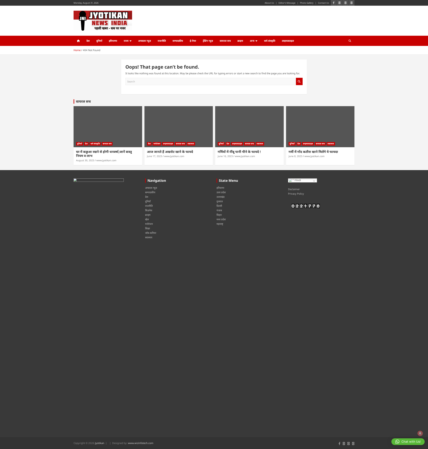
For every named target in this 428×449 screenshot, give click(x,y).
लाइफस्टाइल (288, 40)
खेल (147, 219)
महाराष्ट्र (220, 224)
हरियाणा (113, 40)
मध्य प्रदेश (221, 219)
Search (299, 81)
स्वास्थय (191, 143)
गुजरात (220, 201)
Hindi (297, 180)
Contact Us (323, 2)
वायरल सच (225, 40)
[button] (408, 441)
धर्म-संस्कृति (269, 40)
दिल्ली (219, 205)
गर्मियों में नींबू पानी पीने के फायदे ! (239, 152)
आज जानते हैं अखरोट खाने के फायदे (170, 152)
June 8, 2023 (295, 156)
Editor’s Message (287, 2)
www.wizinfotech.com (140, 443)
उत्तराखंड (221, 196)
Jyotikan (99, 443)
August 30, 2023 (85, 160)
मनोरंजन (156, 143)
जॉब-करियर (150, 233)
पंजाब (219, 210)
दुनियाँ (99, 40)
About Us (269, 2)
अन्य (252, 40)
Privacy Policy (296, 193)
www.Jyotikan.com (106, 160)
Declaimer (294, 189)
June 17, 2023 (154, 156)
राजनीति (162, 40)
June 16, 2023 (225, 156)
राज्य (126, 40)
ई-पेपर (193, 40)
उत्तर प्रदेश (221, 192)
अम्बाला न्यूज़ (144, 40)
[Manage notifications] (420, 433)
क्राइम (240, 40)
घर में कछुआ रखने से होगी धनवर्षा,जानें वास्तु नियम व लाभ (104, 154)
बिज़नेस (148, 210)
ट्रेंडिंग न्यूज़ (208, 40)
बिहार (219, 214)
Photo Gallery (306, 2)
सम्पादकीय (178, 40)
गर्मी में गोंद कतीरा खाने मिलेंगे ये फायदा (313, 152)
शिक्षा (147, 228)
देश (88, 40)
